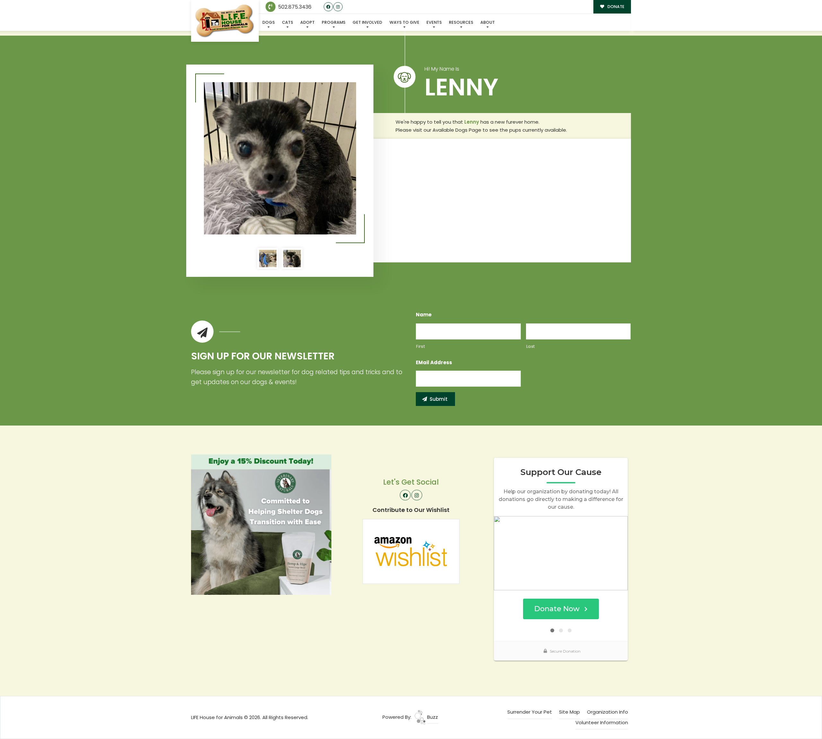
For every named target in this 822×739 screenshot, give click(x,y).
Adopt (307, 22)
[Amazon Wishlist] (411, 551)
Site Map (569, 711)
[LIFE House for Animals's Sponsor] (261, 524)
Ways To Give (404, 22)
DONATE (615, 6)
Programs (333, 22)
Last (530, 346)
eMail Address (434, 362)
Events (434, 22)
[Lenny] (280, 158)
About (487, 22)
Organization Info (607, 711)
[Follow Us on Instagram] (338, 7)
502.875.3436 (294, 7)
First (420, 346)
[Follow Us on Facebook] (328, 7)
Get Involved (367, 22)
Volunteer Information (601, 722)
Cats (287, 22)
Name (424, 315)
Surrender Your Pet (529, 711)
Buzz (432, 717)
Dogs (268, 22)
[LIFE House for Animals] (225, 21)
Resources (461, 22)
